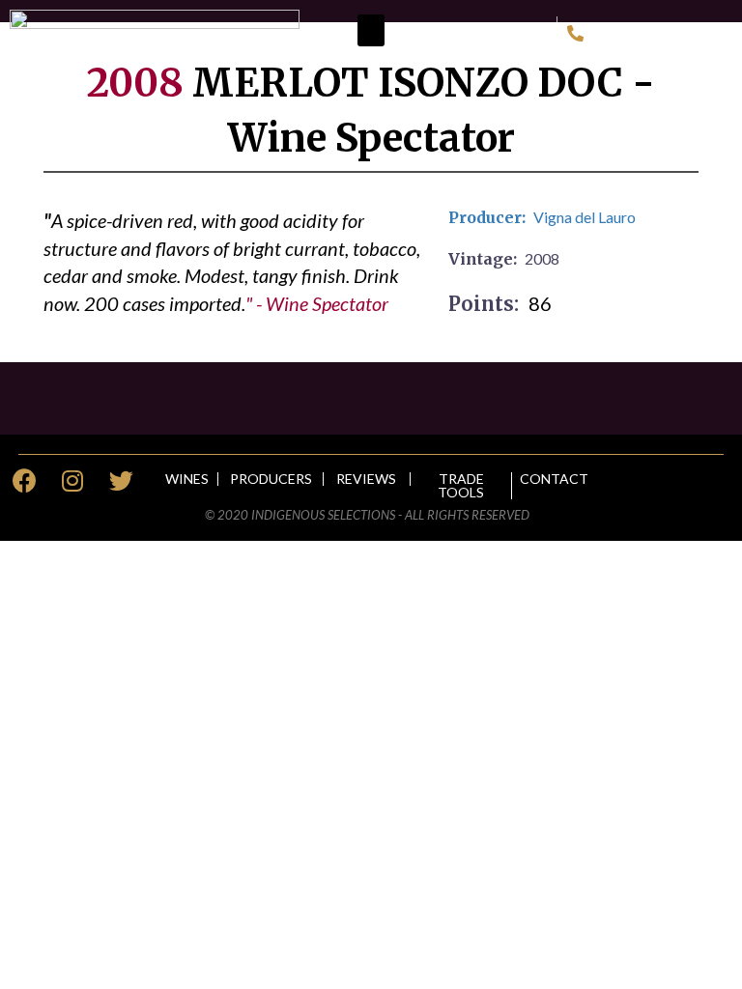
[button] (371, 30)
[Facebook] (24, 481)
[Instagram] (72, 481)
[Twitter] (121, 481)
